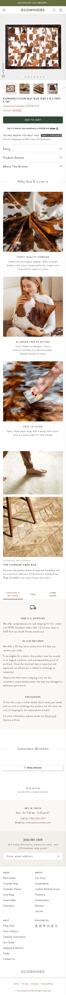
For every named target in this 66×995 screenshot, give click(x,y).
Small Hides (9, 900)
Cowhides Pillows (12, 889)
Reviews (39, 905)
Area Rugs (8, 894)
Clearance (8, 905)
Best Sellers (9, 878)
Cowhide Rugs (10, 883)
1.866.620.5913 (37, 818)
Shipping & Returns (13, 947)
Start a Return (10, 931)
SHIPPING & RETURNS (13, 594)
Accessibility (47, 983)
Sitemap (35, 983)
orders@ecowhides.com (38, 822)
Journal (39, 911)
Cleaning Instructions (14, 936)
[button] (4, 10)
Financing (40, 894)
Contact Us (9, 959)
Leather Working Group (47, 889)
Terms (16, 983)
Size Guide (8, 942)
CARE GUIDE (53, 594)
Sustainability (42, 883)
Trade (6, 953)
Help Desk (8, 925)
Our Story (40, 878)
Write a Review (34, 767)
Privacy (24, 983)
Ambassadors (42, 900)
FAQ (33, 594)
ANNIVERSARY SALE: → (33, 2)
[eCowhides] (33, 10)
